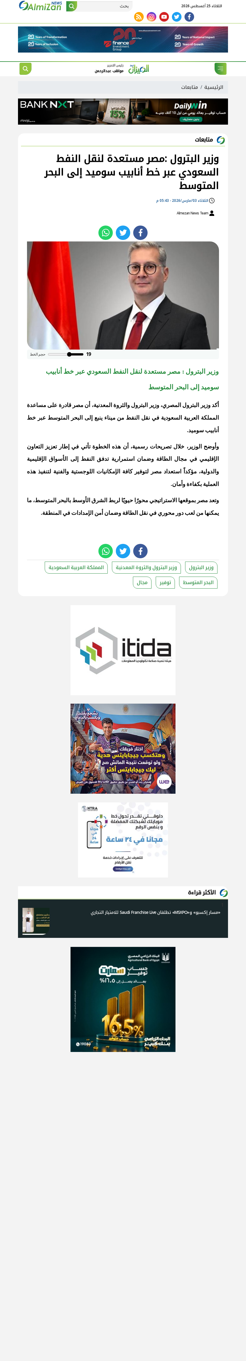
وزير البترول (196, 405)
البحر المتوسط (65, 417)
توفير (165, 582)
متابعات (189, 87)
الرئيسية (213, 87)
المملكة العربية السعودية (190, 417)
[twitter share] (123, 233)
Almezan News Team (193, 213)
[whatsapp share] (105, 233)
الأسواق (58, 459)
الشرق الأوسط (89, 500)
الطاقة (164, 459)
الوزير (195, 446)
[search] (26, 69)
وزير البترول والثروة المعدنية (126, 405)
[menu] (220, 69)
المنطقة (52, 513)
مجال (142, 582)
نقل (145, 417)
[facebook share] (140, 233)
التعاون (35, 446)
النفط (133, 417)
